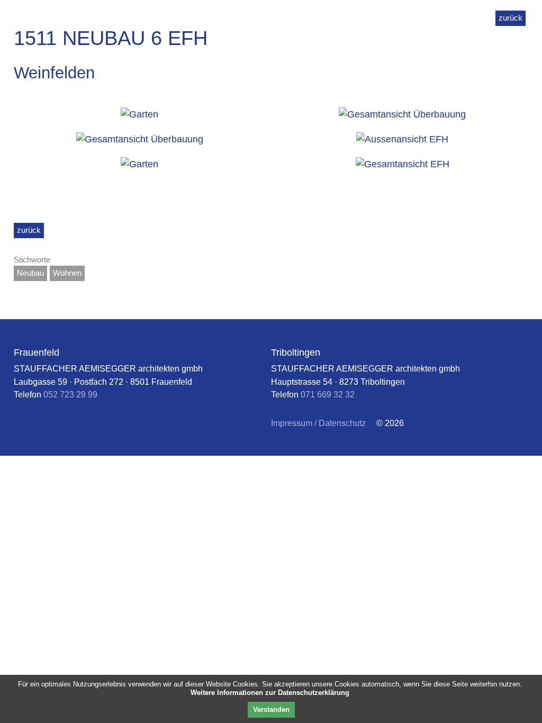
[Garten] (140, 114)
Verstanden (271, 709)
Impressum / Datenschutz (318, 423)
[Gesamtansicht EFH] (402, 164)
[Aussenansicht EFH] (402, 139)
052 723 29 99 (70, 394)
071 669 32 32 (328, 394)
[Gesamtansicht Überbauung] (402, 114)
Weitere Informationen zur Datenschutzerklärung (270, 693)
